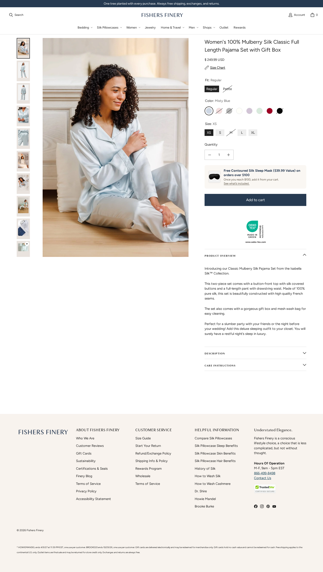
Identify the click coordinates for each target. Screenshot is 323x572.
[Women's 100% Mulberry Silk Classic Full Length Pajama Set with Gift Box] (23, 251)
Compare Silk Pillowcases (213, 438)
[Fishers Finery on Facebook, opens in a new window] (256, 506)
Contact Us (262, 478)
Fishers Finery (35, 530)
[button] (84, 27)
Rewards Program (148, 469)
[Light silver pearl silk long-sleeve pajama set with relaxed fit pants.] (23, 93)
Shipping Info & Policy (151, 461)
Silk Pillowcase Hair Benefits (215, 461)
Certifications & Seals (92, 469)
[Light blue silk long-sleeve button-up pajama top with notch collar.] (23, 116)
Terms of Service (88, 484)
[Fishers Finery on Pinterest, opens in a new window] (268, 506)
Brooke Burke (204, 506)
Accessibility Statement (93, 499)
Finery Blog (84, 476)
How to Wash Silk (207, 476)
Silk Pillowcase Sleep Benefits (216, 446)
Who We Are (85, 438)
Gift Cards (83, 453)
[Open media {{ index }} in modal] (115, 147)
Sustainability (86, 461)
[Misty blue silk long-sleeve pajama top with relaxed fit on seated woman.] (23, 161)
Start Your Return (148, 446)
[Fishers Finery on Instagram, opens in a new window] (262, 506)
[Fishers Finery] (162, 15)
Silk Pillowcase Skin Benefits (215, 453)
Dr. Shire (201, 491)
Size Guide (143, 438)
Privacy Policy (86, 491)
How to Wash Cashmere (212, 484)
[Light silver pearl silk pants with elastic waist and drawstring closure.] (23, 138)
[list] (115, 147)
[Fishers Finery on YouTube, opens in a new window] (274, 506)
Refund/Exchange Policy (153, 453)
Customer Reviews (90, 446)
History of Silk (205, 469)
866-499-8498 (264, 473)
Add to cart (255, 200)
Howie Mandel (205, 499)
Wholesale (142, 476)
